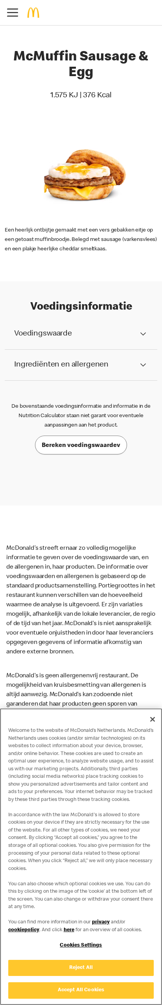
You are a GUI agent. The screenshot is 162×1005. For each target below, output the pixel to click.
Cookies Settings (81, 945)
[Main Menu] (12, 12)
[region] (81, 856)
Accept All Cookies (81, 990)
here (69, 930)
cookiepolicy (23, 930)
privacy (101, 922)
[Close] (152, 719)
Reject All (81, 967)
